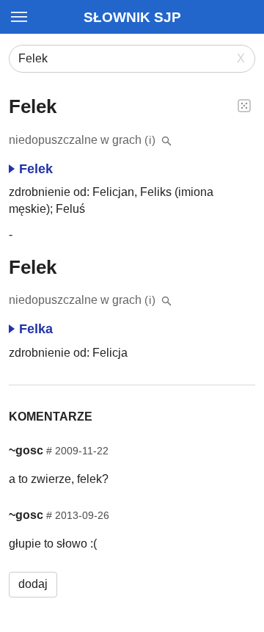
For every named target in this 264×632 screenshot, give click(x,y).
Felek (36, 168)
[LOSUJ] (244, 105)
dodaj (33, 584)
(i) (150, 140)
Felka (36, 329)
